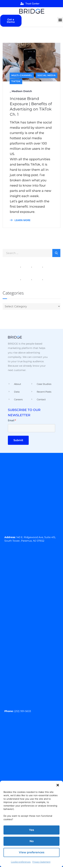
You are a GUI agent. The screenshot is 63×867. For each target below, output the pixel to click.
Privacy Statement (41, 861)
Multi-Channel (21, 75)
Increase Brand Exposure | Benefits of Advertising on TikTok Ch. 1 (31, 106)
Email (12, 420)
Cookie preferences (21, 861)
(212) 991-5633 (22, 711)
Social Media (46, 75)
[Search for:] (31, 253)
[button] (57, 785)
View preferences (31, 852)
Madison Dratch (22, 91)
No (32, 841)
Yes (31, 830)
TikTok (15, 81)
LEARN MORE (22, 220)
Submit (18, 440)
